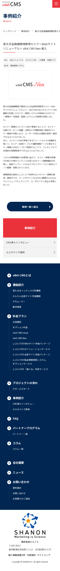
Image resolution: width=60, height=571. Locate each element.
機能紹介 (18, 285)
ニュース (18, 472)
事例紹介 (25, 31)
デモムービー (19, 301)
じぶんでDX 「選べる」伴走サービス (30, 369)
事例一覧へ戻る (30, 206)
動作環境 (17, 306)
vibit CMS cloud (20, 332)
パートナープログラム (26, 428)
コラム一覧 (18, 448)
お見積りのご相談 (21, 498)
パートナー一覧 (20, 433)
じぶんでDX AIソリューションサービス (31, 349)
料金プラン (20, 316)
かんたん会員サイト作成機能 (27, 296)
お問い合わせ (21, 482)
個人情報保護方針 (17, 555)
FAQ (15, 418)
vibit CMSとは (22, 275)
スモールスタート (21, 388)
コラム (17, 443)
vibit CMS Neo (20, 338)
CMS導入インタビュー (18, 242)
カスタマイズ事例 (15, 252)
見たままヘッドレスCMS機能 (27, 290)
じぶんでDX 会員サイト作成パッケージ (31, 354)
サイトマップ (43, 555)
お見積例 (17, 321)
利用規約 (31, 555)
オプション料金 (20, 327)
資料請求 (17, 487)
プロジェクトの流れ (25, 383)
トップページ (9, 31)
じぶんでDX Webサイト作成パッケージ (31, 343)
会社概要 (18, 463)
